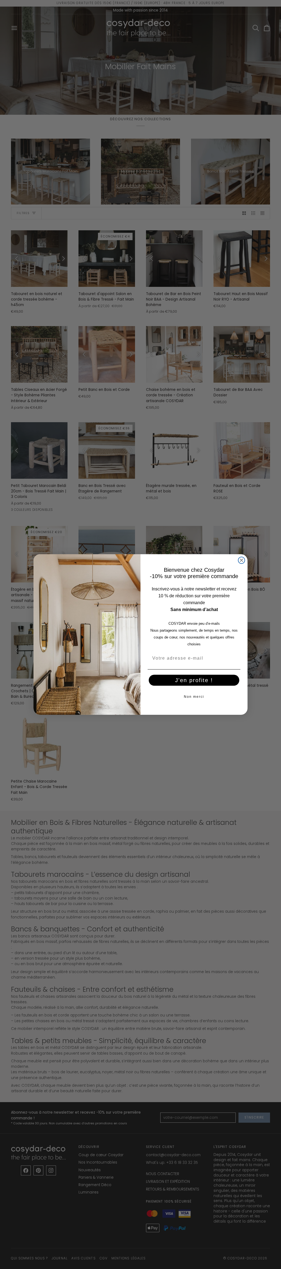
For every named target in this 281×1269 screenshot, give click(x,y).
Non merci (194, 697)
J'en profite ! (194, 680)
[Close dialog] (241, 560)
